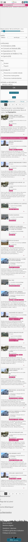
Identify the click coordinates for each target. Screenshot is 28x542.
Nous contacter (7, 523)
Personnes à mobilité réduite (13, 73)
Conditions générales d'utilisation (13, 530)
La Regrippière (6, 512)
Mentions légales (8, 525)
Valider (14, 97)
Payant (6, 66)
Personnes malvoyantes (11, 75)
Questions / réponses (9, 528)
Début (3, 37)
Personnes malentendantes (13, 78)
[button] (14, 93)
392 (14, 540)
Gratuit (6, 63)
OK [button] (14, 87)
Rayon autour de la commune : (10, 29)
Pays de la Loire (6, 108)
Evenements (5, 496)
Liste (3, 101)
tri (14, 101)
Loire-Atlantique (18, 108)
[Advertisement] (14, 17)
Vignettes (11, 101)
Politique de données (9, 533)
